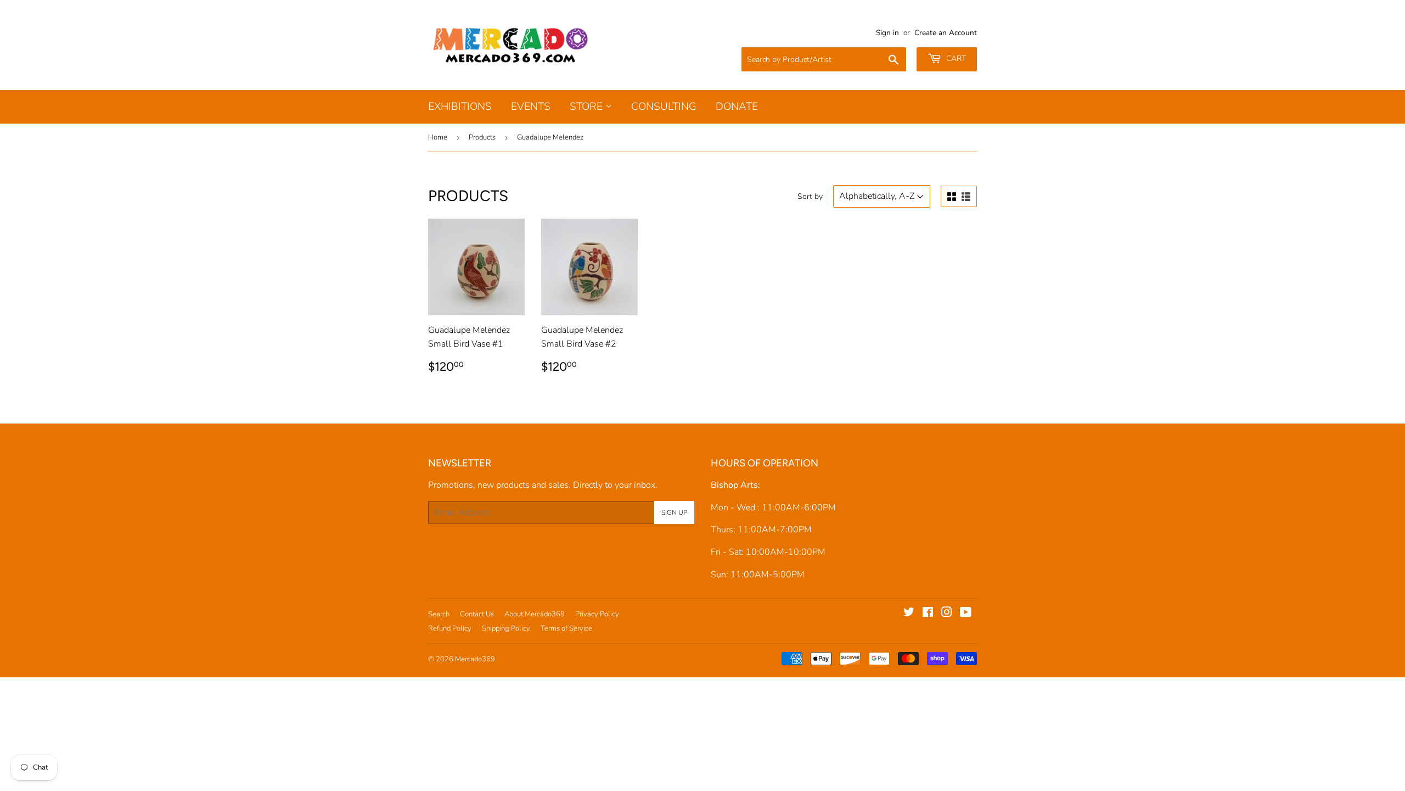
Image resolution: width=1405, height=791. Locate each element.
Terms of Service (566, 628)
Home (437, 137)
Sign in (887, 32)
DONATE (737, 106)
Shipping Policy (506, 628)
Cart (955, 58)
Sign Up (674, 512)
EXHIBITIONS (460, 106)
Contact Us (477, 614)
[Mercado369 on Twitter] (908, 614)
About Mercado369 (534, 614)
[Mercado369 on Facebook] (928, 614)
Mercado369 (475, 659)
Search (438, 614)
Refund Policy (449, 628)
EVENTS (530, 106)
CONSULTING (663, 106)
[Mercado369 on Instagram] (946, 614)
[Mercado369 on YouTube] (965, 614)
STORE (587, 106)
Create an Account (945, 32)
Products (482, 137)
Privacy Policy (597, 614)
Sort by (810, 196)
